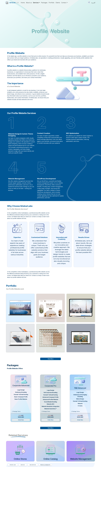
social (89, 1)
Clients (58, 2)
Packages (44, 2)
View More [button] (50, 358)
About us (29, 2)
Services (36, 2)
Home (23, 2)
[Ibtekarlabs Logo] (12, 3)
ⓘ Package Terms (16, 411)
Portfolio (51, 2)
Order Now (21, 420)
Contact (64, 2)
